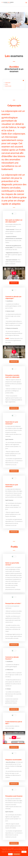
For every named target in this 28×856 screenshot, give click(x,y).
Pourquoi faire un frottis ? (13, 603)
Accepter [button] (24, 851)
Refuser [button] (10, 854)
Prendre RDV (14, 283)
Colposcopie (7, 82)
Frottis (6, 84)
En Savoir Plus (16, 854)
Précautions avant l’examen (13, 796)
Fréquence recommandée (13, 759)
